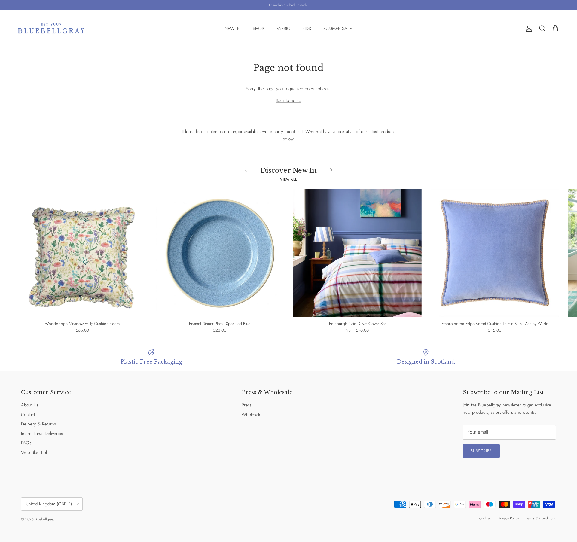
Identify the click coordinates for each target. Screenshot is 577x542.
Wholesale (251, 414)
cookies (485, 518)
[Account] (528, 28)
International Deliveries (42, 433)
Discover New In (289, 170)
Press (247, 405)
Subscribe (481, 451)
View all (288, 179)
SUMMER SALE (337, 28)
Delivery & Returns (38, 424)
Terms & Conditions (541, 518)
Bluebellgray (44, 519)
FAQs (26, 443)
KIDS (306, 28)
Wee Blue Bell (34, 452)
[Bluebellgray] (51, 28)
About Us (29, 405)
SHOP (258, 28)
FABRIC (283, 28)
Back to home (288, 100)
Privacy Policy (508, 518)
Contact (28, 414)
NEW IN (232, 28)
